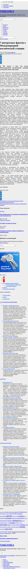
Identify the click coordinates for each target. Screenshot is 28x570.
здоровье (21, 516)
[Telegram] (14, 55)
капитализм (20, 518)
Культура (5, 24)
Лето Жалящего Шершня (10, 417)
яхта (10, 529)
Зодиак (21, 512)
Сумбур (5, 31)
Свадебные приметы (9, 427)
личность (16, 520)
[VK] (14, 57)
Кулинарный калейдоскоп (13, 284)
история (8, 518)
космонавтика (3, 520)
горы (16, 516)
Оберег (5, 287)
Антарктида (2, 512)
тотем (1, 527)
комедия (25, 518)
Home (4, 559)
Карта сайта (6, 565)
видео (9, 515)
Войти (5, 297)
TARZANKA (7, 11)
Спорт (4, 30)
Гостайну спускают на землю (8, 223)
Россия (12, 513)
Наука (4, 26)
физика (17, 527)
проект (9, 525)
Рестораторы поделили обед (11, 321)
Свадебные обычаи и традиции (12, 398)
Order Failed (6, 563)
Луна (1, 513)
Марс (4, 513)
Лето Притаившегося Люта (11, 407)
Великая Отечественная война (12, 512)
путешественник (16, 524)
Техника (5, 33)
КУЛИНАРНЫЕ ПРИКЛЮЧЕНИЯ (10, 302)
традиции (5, 527)
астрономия (3, 516)
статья (22, 525)
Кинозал (5, 34)
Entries (6, 299)
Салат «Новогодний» (9, 368)
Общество (5, 27)
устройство (13, 527)
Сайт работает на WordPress (7, 555)
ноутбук (17, 522)
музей (8, 522)
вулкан (13, 516)
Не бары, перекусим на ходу (11, 305)
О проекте (6, 4)
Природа (5, 29)
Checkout (5, 561)
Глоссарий (6, 7)
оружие (20, 522)
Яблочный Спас (7, 382)
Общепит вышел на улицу (10, 353)
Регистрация (6, 295)
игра (25, 516)
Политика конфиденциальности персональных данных (11, 567)
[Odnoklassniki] (14, 59)
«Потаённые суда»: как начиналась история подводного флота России (11, 201)
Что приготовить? (11, 286)
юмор (7, 529)
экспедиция (2, 529)
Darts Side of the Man (9, 289)
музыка (12, 523)
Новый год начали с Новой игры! (12, 466)
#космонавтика (11, 52)
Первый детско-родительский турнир (13, 457)
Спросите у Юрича (8, 6)
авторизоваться (4, 242)
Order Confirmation (8, 562)
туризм (8, 527)
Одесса (7, 513)
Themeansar (3, 557)
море (5, 522)
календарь (14, 518)
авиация (19, 513)
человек (22, 527)
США (15, 513)
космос (10, 520)
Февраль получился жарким (11, 446)
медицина (2, 522)
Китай (25, 512)
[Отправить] (14, 63)
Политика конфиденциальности (9, 538)
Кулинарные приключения (10, 283)
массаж (23, 520)
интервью (2, 518)
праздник (3, 525)
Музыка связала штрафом (10, 336)
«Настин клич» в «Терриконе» (11, 494)
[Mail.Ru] (14, 61)
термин (26, 524)
